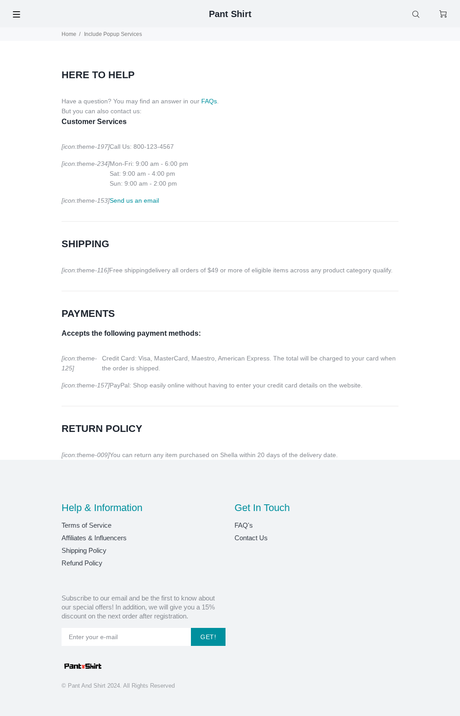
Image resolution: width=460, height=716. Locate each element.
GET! (208, 636)
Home (69, 34)
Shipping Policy (84, 550)
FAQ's (243, 525)
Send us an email (134, 200)
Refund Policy (82, 563)
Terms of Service (86, 525)
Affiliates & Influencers (94, 538)
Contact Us (251, 538)
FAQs (209, 101)
